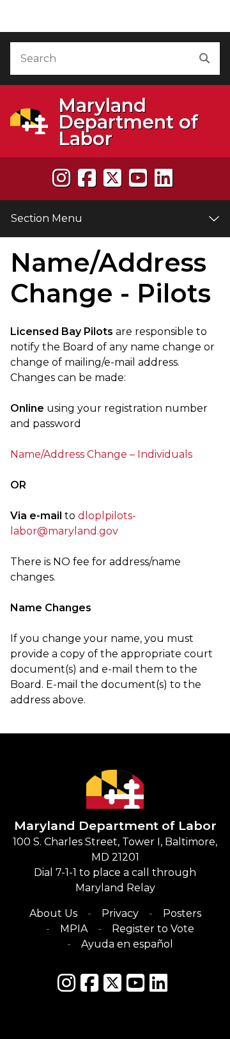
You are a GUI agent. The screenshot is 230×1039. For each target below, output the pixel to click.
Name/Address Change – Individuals (101, 454)
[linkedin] (163, 178)
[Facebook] (87, 178)
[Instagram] (61, 178)
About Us (53, 913)
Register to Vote (153, 929)
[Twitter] (112, 983)
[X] (112, 178)
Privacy (120, 913)
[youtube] (138, 178)
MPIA (74, 929)
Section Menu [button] (46, 218)
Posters (182, 913)
